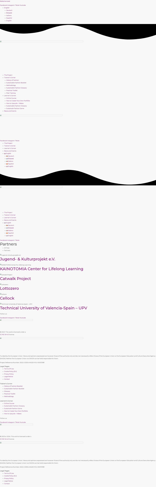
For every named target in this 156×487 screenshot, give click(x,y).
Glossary (7, 391)
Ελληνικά (9, 13)
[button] (80, 8)
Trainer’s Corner (10, 77)
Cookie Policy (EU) (10, 371)
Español (9, 18)
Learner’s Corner (10, 95)
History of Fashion (12, 80)
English (6, 8)
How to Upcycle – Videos (15, 103)
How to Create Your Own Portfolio (18, 101)
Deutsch (9, 10)
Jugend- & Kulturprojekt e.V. (27, 259)
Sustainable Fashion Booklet (16, 83)
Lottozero (9, 288)
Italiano (8, 15)
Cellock (7, 298)
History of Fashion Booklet (13, 386)
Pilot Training (11, 93)
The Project (8, 75)
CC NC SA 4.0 (4, 334)
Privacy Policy (9, 374)
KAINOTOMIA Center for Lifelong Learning (41, 268)
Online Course (11, 98)
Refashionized (5, 1)
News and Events (10, 111)
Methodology (11, 85)
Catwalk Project (15, 278)
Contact (7, 379)
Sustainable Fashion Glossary (16, 88)
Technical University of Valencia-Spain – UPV (43, 308)
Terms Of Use (9, 369)
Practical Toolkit (11, 90)
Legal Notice (8, 376)
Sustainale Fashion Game (15, 108)
